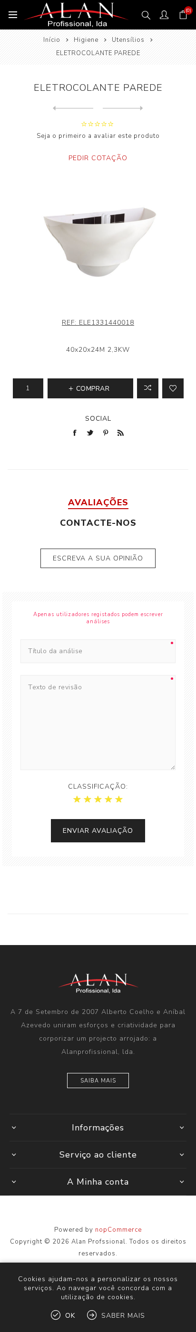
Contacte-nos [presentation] (98, 523)
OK (70, 1315)
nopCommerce (118, 1230)
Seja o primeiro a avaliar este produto (98, 136)
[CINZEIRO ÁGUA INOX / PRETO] (73, 108)
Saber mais (123, 1315)
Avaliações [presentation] (98, 502)
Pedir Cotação (98, 158)
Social (98, 418)
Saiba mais (98, 1080)
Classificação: (98, 786)
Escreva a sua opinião (98, 558)
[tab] (98, 502)
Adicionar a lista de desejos (173, 388)
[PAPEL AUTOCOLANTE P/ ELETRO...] (123, 108)
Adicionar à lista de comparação (147, 388)
